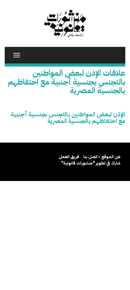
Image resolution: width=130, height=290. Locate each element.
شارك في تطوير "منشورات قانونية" (91, 163)
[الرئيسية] (65, 23)
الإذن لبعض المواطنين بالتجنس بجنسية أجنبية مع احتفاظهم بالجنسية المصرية (68, 118)
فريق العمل (69, 156)
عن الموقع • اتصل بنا (102, 156)
